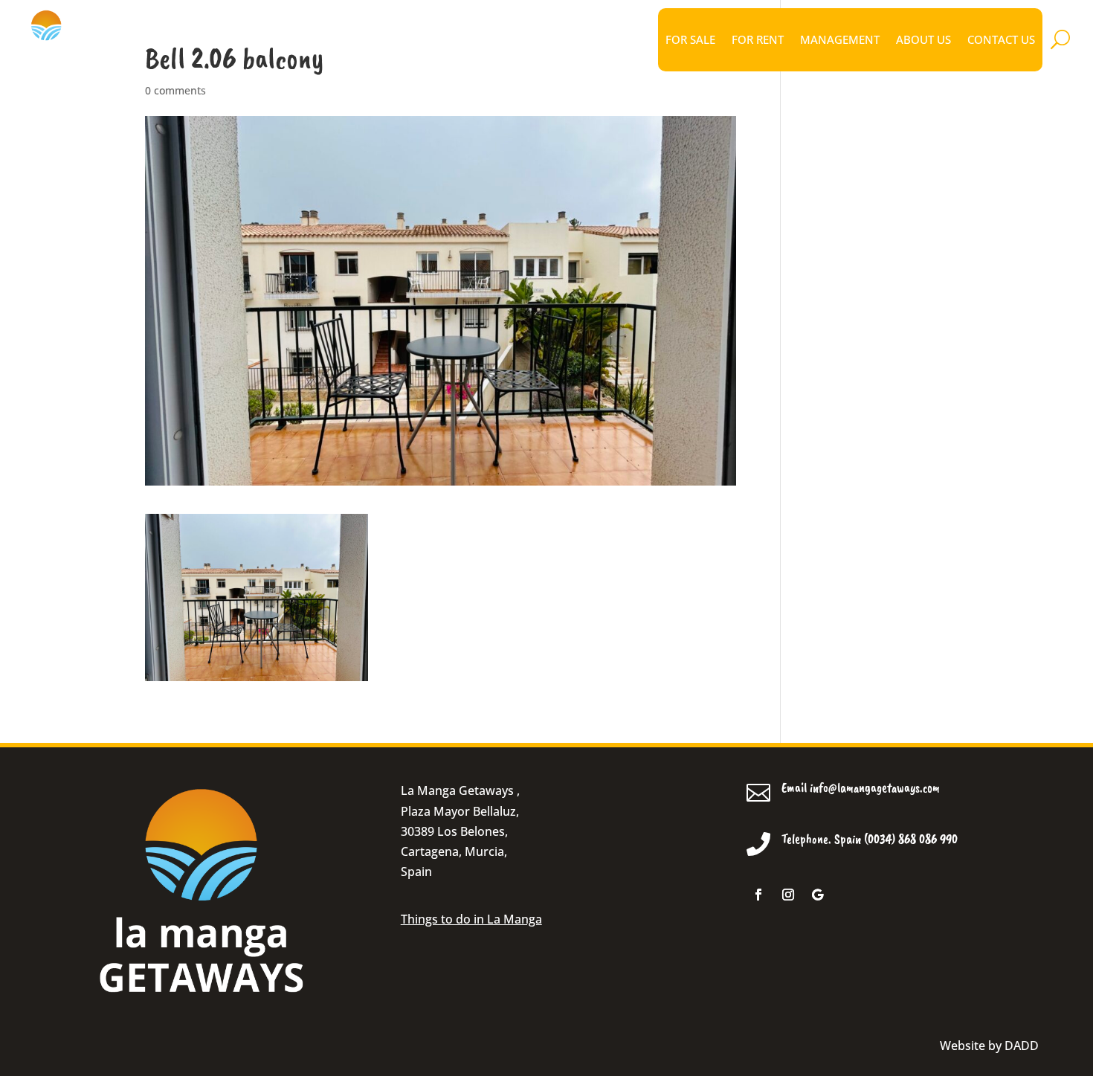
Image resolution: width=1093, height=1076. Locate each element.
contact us (1001, 39)
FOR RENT (758, 39)
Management (840, 39)
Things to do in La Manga (471, 919)
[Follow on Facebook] (758, 894)
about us (923, 39)
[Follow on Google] (818, 894)
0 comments (175, 90)
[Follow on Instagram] (788, 894)
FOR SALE (690, 39)
